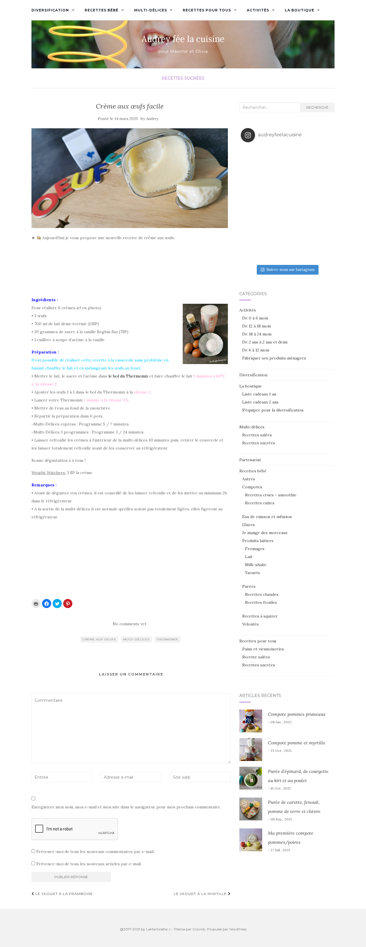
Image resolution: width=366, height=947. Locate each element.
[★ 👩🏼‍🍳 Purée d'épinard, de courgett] (321, 158)
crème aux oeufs (99, 639)
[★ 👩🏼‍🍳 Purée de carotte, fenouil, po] (298, 181)
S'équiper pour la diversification (272, 410)
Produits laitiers (257, 540)
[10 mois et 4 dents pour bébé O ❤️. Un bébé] (298, 158)
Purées (249, 586)
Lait (248, 556)
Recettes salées (257, 434)
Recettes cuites (259, 503)
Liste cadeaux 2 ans (260, 402)
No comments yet (129, 623)
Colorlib (198, 929)
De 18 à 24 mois (257, 334)
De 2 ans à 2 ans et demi (264, 342)
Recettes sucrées (183, 78)
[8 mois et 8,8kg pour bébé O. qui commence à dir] (252, 204)
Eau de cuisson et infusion (267, 516)
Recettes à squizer (260, 616)
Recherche (317, 107)
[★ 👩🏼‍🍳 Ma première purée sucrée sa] (275, 250)
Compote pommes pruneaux (297, 714)
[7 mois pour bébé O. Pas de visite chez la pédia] (298, 204)
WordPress (237, 929)
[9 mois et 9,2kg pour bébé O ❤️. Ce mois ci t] (275, 181)
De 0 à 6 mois (255, 318)
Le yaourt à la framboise (63, 894)
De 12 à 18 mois (256, 326)
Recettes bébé (101, 10)
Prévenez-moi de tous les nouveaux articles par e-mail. (89, 863)
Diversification (50, 10)
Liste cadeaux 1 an (259, 394)
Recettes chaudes (262, 594)
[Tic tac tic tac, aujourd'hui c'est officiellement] (321, 204)
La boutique (299, 10)
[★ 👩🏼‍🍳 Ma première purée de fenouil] (298, 227)
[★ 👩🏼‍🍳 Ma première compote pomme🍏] (275, 158)
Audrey (152, 118)
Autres (248, 479)
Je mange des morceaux (264, 532)
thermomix (167, 639)
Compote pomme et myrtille (296, 743)
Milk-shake (255, 564)
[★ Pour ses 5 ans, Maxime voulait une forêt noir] (252, 181)
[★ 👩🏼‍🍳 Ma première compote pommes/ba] (252, 250)
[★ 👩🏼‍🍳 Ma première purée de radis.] (321, 227)
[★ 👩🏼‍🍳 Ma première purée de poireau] (321, 250)
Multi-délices (150, 10)
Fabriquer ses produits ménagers (274, 358)
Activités (258, 10)
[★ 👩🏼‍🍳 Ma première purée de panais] (298, 250)
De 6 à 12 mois (255, 350)
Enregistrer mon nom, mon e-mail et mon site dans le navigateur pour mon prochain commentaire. (126, 807)
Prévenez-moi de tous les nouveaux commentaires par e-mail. (95, 851)
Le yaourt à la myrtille (201, 894)
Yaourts (252, 572)
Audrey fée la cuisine (183, 39)
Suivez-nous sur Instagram (290, 269)
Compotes (252, 487)
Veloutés (250, 624)
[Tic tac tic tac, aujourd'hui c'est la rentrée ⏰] (321, 181)
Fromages (254, 548)
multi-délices (136, 639)
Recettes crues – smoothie (271, 495)
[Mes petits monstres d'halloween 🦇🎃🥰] (252, 158)
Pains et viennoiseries (263, 649)
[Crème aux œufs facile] (129, 178)
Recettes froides (261, 602)
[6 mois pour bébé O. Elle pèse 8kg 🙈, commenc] (275, 227)
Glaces (248, 524)
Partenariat (250, 459)
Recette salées (256, 657)
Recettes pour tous (207, 10)
